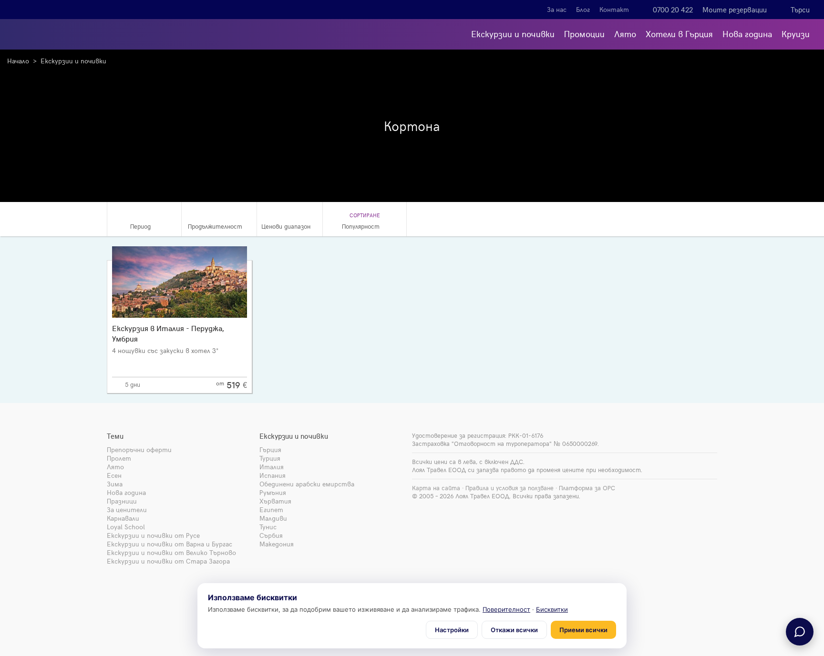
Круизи (796, 34)
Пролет (119, 458)
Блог (583, 9)
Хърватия (275, 500)
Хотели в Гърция (679, 34)
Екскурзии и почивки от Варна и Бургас (169, 543)
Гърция (270, 449)
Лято (625, 34)
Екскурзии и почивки (513, 34)
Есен (114, 475)
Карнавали (123, 518)
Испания (272, 475)
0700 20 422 (673, 9)
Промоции (584, 34)
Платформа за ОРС (587, 488)
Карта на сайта (436, 488)
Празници (122, 500)
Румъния (272, 492)
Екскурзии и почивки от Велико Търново (171, 552)
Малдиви (273, 518)
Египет (271, 509)
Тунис (268, 526)
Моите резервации (734, 9)
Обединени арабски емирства (306, 483)
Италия (271, 466)
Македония (276, 543)
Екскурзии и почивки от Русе (153, 535)
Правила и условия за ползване (509, 488)
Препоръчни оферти (139, 449)
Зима (115, 483)
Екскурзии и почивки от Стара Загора (168, 560)
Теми (115, 436)
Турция (269, 458)
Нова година (747, 34)
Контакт (614, 9)
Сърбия (271, 535)
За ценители (127, 509)
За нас (556, 9)
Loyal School (126, 526)
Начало (18, 60)
